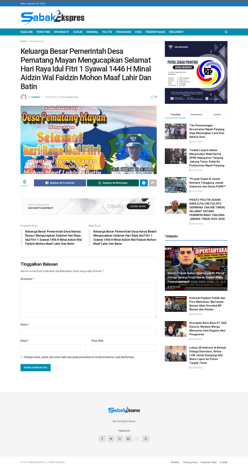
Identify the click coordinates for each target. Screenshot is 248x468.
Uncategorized (36, 41)
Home (23, 41)
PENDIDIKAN (123, 32)
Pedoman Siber (209, 462)
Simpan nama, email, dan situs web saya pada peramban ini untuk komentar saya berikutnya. (79, 357)
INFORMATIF (61, 32)
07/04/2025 (51, 97)
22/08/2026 (196, 339)
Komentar (28, 279)
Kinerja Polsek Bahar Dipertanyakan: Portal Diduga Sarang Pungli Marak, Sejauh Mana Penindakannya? (196, 277)
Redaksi (175, 462)
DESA (138, 32)
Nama (25, 324)
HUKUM (77, 32)
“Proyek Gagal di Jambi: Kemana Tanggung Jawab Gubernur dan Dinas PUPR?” (207, 182)
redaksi (35, 97)
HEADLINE (27, 32)
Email (25, 340)
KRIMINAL (92, 32)
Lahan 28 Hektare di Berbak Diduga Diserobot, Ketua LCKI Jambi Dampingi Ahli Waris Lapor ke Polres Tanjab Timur (207, 355)
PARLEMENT (176, 32)
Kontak (223, 462)
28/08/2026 (174, 287)
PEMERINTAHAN (155, 32)
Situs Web (97, 340)
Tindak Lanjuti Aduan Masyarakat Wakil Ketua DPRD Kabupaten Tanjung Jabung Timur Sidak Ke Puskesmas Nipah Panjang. (207, 158)
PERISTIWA (43, 32)
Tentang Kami (190, 462)
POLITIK (107, 32)
